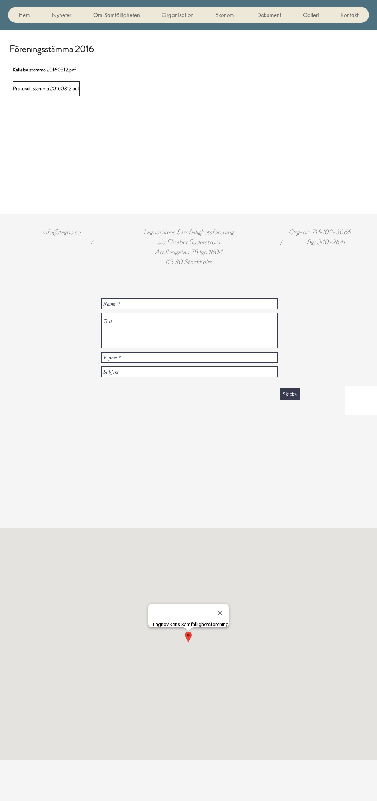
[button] (269, 15)
